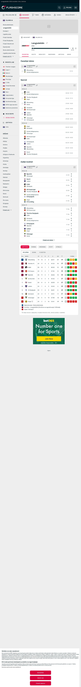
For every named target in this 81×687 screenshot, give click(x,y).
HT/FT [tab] (51, 247)
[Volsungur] (26, 298)
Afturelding (31, 260)
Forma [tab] (33, 247)
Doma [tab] (34, 252)
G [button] (52, 256)
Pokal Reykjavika (8, 40)
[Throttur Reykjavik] (26, 263)
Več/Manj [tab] (42, 247)
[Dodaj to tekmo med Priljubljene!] (22, 71)
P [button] (48, 256)
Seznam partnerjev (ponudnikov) (11, 667)
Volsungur (31, 298)
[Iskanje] (59, 7)
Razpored (51, 54)
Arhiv (69, 54)
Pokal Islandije (7, 37)
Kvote (34, 54)
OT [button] (38, 256)
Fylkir (29, 267)
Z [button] (41, 256)
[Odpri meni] (76, 7)
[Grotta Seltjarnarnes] (26, 279)
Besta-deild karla (8, 25)
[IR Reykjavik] (26, 290)
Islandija (39, 37)
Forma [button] (72, 256)
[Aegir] (26, 301)
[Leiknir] (26, 286)
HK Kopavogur (32, 271)
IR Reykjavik (31, 290)
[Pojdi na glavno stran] (16, 7)
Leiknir (30, 286)
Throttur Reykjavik (32, 263)
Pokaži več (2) (7, 56)
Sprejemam (40, 672)
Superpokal (6, 47)
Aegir (29, 301)
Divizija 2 (5, 31)
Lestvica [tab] (25, 247)
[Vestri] (26, 282)
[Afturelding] (26, 260)
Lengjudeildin (7, 28)
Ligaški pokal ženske (9, 53)
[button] (75, 48)
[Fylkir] (26, 267)
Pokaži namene (40, 683)
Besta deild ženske (8, 50)
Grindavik (31, 294)
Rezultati (42, 54)
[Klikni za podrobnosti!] (49, 71)
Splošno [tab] (26, 252)
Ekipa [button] (26, 256)
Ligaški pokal (7, 34)
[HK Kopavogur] (26, 271)
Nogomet (26, 37)
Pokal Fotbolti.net (8, 44)
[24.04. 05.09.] (53, 48)
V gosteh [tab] (42, 252)
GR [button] (58, 256)
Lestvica (61, 54)
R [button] (45, 256)
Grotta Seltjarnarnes (32, 279)
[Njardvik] (26, 275)
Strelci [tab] (58, 247)
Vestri (29, 282)
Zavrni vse (40, 678)
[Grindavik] (26, 294)
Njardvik (30, 275)
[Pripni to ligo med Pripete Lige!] (47, 43)
